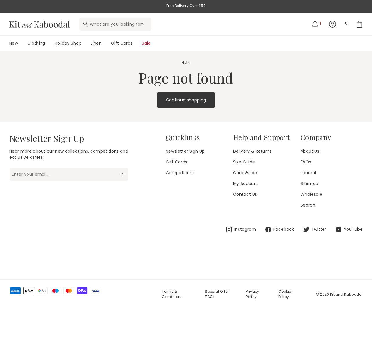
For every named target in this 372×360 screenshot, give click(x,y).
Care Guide (245, 173)
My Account (245, 183)
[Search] (85, 24)
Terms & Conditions (172, 294)
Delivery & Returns (252, 151)
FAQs (306, 162)
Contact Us (245, 194)
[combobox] (115, 24)
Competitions (180, 173)
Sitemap (309, 183)
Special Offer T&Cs (216, 294)
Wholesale (311, 194)
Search (308, 205)
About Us (310, 151)
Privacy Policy (252, 294)
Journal (308, 173)
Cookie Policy (284, 294)
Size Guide (244, 162)
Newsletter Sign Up (185, 151)
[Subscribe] (121, 174)
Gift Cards (176, 162)
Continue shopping (186, 100)
